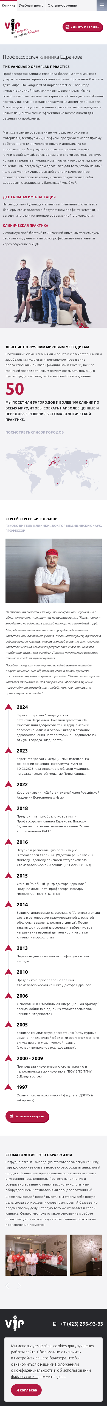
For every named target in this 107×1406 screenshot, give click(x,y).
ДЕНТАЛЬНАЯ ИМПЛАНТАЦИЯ (29, 197)
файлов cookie (24, 1376)
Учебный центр (31, 5)
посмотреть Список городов (34, 432)
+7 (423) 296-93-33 (81, 1323)
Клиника (8, 5)
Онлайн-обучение (62, 5)
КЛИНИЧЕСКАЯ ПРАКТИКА (25, 225)
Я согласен (26, 1390)
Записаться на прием (85, 26)
